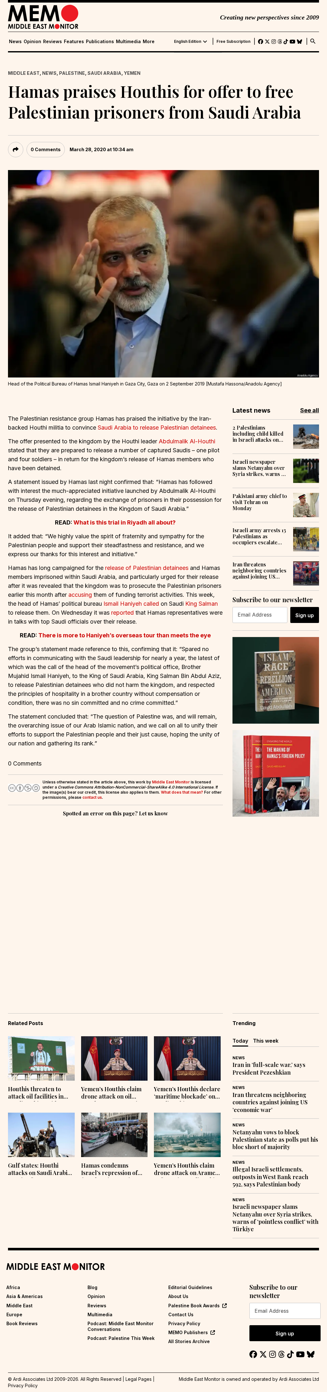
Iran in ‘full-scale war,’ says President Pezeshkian (268, 1068)
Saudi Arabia (104, 73)
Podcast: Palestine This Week (121, 1338)
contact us (92, 797)
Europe (14, 1314)
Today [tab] (240, 1041)
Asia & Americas (24, 1296)
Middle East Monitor (171, 782)
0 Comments (46, 149)
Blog (92, 1287)
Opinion (32, 41)
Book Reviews (22, 1323)
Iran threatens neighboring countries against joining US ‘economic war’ (259, 570)
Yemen (132, 73)
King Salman (201, 603)
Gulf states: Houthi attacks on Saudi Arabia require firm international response (39, 1170)
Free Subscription (233, 41)
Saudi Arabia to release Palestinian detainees (157, 427)
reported (122, 612)
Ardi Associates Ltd (299, 1379)
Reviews (52, 41)
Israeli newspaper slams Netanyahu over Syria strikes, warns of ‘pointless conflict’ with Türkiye (260, 468)
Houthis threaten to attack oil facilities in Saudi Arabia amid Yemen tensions (36, 1093)
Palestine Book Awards (194, 1305)
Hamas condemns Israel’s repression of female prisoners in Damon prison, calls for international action (112, 1170)
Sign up (304, 615)
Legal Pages (138, 1379)
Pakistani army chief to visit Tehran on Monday (259, 502)
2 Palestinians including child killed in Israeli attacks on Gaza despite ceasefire (259, 433)
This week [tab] (265, 1041)
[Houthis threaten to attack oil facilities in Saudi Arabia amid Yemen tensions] (41, 1058)
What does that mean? (182, 792)
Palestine (72, 73)
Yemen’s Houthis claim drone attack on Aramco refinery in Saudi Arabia (186, 1170)
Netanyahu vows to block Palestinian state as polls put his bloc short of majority (275, 1140)
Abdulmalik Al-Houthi (187, 441)
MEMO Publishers (188, 1332)
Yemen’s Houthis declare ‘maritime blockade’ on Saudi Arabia (187, 1093)
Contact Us (181, 1314)
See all (309, 410)
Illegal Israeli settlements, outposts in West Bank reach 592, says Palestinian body (270, 1177)
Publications (100, 41)
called (151, 603)
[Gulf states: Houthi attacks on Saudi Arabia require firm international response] (41, 1135)
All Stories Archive (189, 1341)
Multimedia (128, 41)
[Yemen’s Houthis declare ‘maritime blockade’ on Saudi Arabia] (187, 1058)
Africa (13, 1287)
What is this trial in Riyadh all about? (124, 522)
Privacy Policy (184, 1323)
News (15, 41)
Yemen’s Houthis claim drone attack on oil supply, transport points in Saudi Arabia (113, 1093)
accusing (80, 594)
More (149, 41)
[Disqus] (115, 906)
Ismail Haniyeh (122, 603)
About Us (178, 1296)
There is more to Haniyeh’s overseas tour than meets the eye (124, 635)
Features (74, 41)
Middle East (24, 73)
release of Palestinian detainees (146, 567)
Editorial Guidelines (190, 1287)
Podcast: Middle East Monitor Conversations (120, 1326)
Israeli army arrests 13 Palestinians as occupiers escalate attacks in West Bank (259, 536)
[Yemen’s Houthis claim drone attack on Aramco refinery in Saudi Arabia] (187, 1135)
